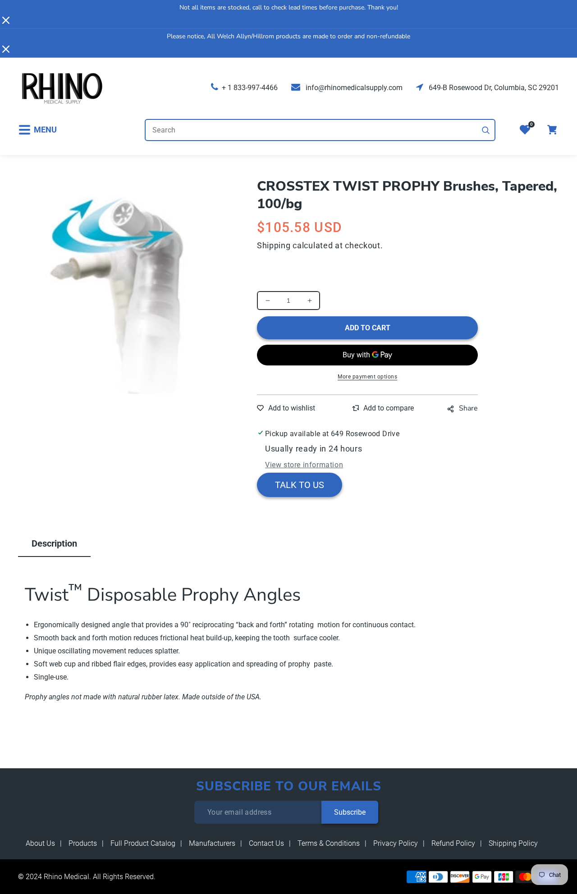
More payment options (367, 377)
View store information (304, 465)
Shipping (274, 245)
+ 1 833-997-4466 (250, 87)
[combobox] (320, 130)
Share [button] (468, 408)
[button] (37, 130)
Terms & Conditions (329, 843)
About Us (40, 843)
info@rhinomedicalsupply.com (353, 87)
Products (83, 843)
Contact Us (266, 843)
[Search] (486, 130)
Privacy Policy (395, 843)
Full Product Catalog (142, 843)
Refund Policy (453, 843)
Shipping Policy (513, 843)
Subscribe (350, 812)
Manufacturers (212, 843)
